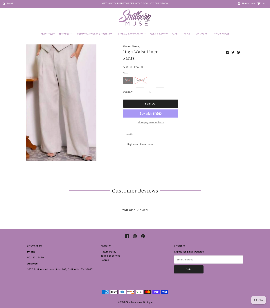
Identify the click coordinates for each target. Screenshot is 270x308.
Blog (187, 34)
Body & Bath (158, 34)
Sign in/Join (247, 3)
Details (129, 134)
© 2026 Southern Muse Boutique (135, 302)
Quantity (127, 91)
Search (105, 259)
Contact (202, 34)
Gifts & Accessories (130, 34)
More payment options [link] (151, 122)
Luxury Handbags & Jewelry (94, 34)
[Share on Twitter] (233, 52)
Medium (140, 79)
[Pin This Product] (238, 52)
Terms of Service (110, 255)
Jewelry (64, 34)
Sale (175, 34)
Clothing (47, 34)
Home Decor (222, 34)
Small (128, 79)
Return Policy (108, 251)
